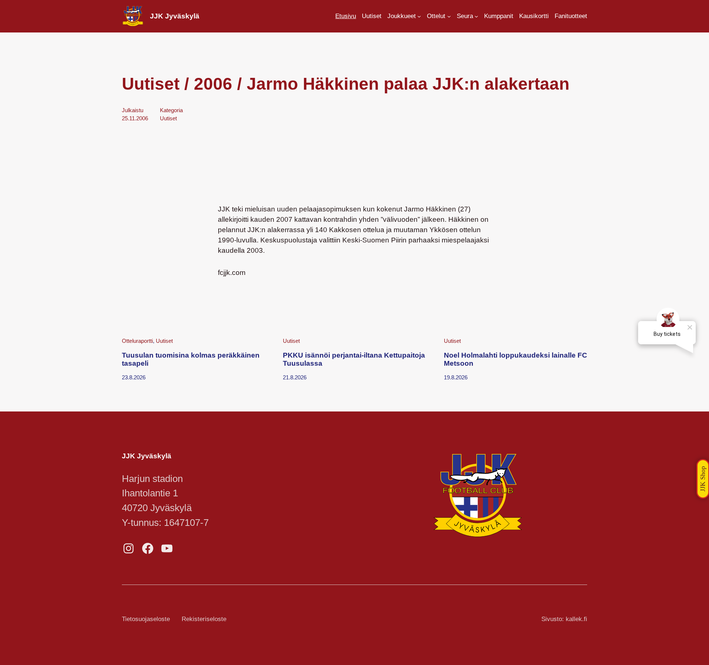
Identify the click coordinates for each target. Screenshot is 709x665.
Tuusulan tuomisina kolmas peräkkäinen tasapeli (191, 359)
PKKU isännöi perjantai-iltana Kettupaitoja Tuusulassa (354, 359)
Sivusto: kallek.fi (564, 619)
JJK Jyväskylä (174, 16)
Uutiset (168, 118)
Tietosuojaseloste (146, 619)
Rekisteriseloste (204, 619)
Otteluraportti (137, 341)
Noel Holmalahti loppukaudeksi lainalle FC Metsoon (515, 359)
